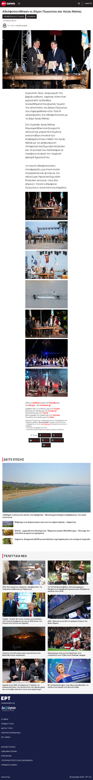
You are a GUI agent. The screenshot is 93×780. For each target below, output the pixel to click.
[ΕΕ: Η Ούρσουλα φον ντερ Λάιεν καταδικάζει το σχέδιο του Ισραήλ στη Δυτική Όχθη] (69, 671)
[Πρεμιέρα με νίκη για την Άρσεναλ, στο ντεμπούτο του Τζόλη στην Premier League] (69, 639)
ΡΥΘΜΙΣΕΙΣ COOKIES (9, 765)
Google (56, 409)
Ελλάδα (52, 402)
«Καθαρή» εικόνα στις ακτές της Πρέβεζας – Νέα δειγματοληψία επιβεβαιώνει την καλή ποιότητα (44, 516)
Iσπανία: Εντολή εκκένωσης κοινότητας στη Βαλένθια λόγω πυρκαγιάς (21, 654)
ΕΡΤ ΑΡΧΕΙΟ (5, 737)
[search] (79, 3)
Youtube (56, 415)
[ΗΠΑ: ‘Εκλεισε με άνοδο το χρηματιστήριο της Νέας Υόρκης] (69, 607)
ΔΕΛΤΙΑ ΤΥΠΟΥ (7, 728)
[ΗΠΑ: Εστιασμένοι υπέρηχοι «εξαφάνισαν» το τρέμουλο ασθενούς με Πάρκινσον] (23, 573)
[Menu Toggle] (19, 3)
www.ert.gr (5, 777)
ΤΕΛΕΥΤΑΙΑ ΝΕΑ (15, 556)
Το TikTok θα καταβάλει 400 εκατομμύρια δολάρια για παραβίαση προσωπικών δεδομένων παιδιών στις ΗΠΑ (69, 589)
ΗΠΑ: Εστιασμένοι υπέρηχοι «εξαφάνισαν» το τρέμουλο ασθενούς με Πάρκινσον (22, 588)
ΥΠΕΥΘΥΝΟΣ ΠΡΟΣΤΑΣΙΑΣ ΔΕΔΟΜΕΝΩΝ (17, 760)
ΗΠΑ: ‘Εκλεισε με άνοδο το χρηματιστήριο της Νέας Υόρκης (68, 622)
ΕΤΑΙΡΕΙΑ (4, 719)
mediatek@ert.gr (8, 703)
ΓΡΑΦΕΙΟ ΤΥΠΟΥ (7, 724)
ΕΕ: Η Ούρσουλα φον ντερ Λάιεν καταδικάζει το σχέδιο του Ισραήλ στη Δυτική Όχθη (68, 686)
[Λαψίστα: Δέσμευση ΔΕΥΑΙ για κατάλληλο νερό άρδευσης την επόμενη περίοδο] (7, 541)
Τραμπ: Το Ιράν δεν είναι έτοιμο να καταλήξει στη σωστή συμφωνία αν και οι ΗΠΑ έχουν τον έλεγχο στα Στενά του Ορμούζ (22, 621)
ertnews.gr (46, 424)
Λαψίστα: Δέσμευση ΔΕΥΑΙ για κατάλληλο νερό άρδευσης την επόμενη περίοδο (52, 539)
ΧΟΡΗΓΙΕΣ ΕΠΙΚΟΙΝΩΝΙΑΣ (11, 733)
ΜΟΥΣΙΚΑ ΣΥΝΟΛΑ (8, 747)
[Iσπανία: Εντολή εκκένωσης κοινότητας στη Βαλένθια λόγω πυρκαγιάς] (23, 639)
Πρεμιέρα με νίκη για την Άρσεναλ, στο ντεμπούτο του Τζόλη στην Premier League (66, 654)
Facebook (52, 411)
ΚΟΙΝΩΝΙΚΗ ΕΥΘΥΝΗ (9, 751)
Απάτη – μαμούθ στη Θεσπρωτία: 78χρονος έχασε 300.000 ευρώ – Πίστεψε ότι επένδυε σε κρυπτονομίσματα (52, 532)
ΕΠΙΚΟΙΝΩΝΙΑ (6, 756)
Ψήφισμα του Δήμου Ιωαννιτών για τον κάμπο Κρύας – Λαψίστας (45, 522)
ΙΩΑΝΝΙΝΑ (31, 16)
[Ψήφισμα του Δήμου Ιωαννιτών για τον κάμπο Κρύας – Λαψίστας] (7, 524)
